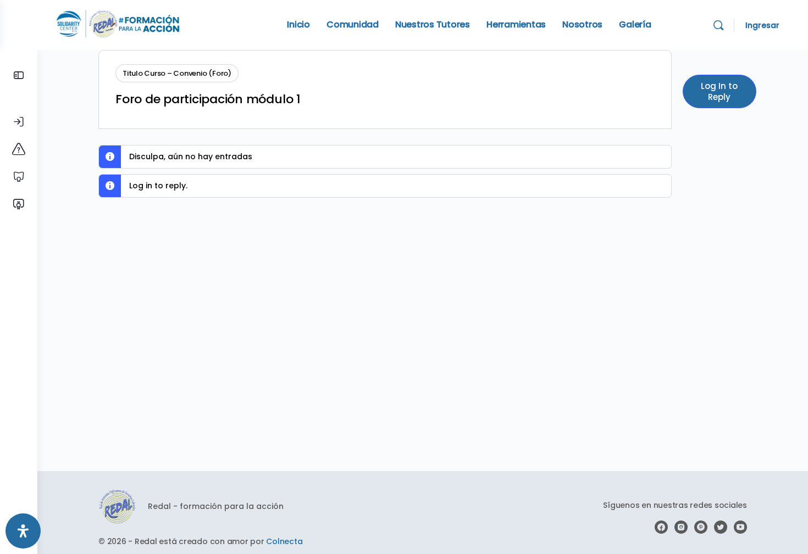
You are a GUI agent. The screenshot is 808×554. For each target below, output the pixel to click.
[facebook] (661, 527)
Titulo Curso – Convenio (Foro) (177, 73)
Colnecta (284, 541)
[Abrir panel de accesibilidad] (23, 531)
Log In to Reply (719, 91)
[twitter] (720, 527)
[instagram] (681, 527)
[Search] (718, 25)
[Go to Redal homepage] (118, 24)
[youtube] (740, 527)
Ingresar (762, 25)
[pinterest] (700, 527)
